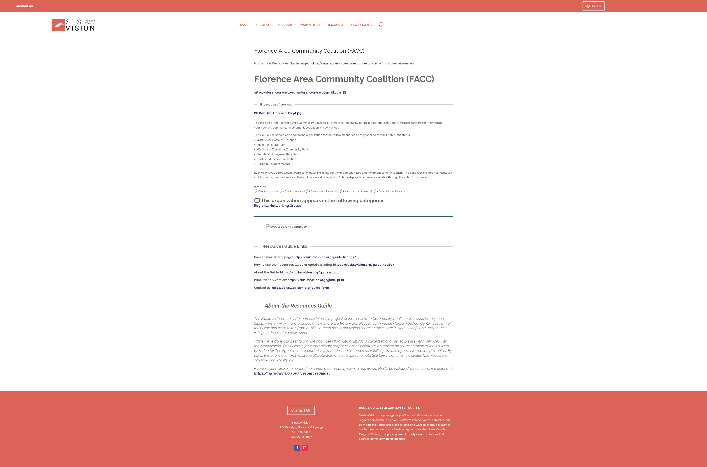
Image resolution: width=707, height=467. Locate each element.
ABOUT (243, 25)
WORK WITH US (310, 25)
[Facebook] (345, 92)
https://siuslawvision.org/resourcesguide (343, 63)
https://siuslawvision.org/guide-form (300, 287)
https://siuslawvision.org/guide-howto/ (363, 264)
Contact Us (24, 6)
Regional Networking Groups (277, 206)
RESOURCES (336, 25)
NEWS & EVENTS (361, 25)
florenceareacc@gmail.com (320, 92)
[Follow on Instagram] (305, 448)
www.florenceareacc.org (276, 92)
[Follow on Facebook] (297, 448)
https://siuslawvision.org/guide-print (316, 280)
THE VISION (263, 25)
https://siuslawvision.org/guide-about (309, 272)
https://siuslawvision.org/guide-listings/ (325, 257)
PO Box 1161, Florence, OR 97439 (278, 113)
